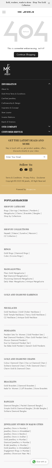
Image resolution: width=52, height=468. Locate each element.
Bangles (37, 213)
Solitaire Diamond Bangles (15, 411)
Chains (19, 213)
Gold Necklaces (10, 312)
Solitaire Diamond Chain (14, 365)
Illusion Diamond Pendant (15, 340)
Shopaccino (31, 189)
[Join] (44, 157)
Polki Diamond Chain (36, 365)
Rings (6, 210)
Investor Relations (8, 117)
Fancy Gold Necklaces (35, 314)
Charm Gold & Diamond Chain (17, 368)
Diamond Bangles (11, 405)
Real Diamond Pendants (14, 337)
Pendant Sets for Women (14, 334)
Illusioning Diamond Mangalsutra (18, 278)
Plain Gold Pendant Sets (36, 337)
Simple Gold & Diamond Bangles (18, 408)
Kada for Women (11, 388)
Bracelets (28, 213)
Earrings (14, 210)
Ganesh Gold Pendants (35, 345)
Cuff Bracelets (26, 388)
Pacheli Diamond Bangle (31, 405)
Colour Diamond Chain (14, 363)
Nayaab (7, 233)
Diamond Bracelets (26, 385)
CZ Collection (10, 236)
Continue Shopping (26, 54)
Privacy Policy (29, 177)
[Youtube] (26, 170)
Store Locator (6, 112)
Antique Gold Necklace (27, 317)
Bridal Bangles (40, 408)
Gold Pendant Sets (35, 334)
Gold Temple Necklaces (14, 314)
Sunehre (23, 233)
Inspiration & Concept (10, 108)
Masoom (32, 233)
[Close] (49, 3)
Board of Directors (8, 122)
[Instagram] (31, 170)
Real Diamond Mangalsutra (15, 276)
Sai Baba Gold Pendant (14, 345)
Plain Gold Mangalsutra (14, 273)
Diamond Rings (21, 253)
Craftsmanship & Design (11, 103)
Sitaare (15, 233)
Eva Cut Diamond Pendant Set (17, 343)
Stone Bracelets (40, 388)
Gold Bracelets (10, 385)
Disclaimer (41, 177)
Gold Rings (8, 253)
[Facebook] (21, 170)
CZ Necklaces (10, 317)
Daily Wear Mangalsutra (14, 281)
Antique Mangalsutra (35, 281)
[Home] (26, 12)
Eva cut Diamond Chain (36, 363)
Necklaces (24, 210)
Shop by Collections (12, 216)
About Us (5, 89)
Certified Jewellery (9, 98)
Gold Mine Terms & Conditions (13, 94)
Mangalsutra (9, 213)
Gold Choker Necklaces (29, 312)
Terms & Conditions (14, 177)
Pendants (34, 210)
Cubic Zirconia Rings (13, 256)
